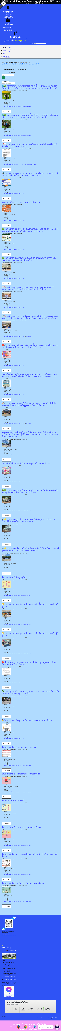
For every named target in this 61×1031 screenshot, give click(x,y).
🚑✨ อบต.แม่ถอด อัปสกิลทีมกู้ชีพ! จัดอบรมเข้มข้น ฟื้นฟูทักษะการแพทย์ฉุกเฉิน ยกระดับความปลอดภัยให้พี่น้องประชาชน (30, 549)
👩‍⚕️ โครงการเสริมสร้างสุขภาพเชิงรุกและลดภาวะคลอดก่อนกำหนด (27, 720)
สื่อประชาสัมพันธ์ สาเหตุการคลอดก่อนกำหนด (19, 747)
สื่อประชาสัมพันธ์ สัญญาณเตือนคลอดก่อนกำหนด (21, 773)
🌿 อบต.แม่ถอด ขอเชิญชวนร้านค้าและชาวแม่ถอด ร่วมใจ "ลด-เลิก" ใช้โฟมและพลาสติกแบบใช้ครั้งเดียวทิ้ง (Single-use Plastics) (30, 230)
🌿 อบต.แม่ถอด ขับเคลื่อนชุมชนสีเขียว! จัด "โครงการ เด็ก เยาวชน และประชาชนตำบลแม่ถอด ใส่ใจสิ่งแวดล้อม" (29, 259)
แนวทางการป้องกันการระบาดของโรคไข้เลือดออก (21, 202)
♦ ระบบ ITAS (4, 947)
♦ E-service (9, 947)
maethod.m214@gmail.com (10, 979)
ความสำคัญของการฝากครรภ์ (13, 800)
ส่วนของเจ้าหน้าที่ (12, 950)
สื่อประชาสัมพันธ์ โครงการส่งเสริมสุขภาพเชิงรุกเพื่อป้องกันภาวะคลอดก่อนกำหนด (30, 855)
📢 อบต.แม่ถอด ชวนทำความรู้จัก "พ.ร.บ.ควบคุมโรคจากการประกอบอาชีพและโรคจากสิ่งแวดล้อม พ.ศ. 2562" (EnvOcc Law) (30, 174)
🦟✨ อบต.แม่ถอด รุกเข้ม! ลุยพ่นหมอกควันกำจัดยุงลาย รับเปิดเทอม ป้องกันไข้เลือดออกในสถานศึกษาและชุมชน (28, 520)
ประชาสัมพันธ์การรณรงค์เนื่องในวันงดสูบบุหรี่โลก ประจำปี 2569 (26, 463)
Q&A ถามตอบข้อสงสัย (46, 1018)
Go (3, 78)
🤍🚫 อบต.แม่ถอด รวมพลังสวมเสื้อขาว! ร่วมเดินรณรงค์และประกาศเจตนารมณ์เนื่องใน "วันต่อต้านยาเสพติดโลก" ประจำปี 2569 (28, 288)
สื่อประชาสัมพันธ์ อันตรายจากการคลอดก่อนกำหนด (21, 827)
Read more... (6, 111)
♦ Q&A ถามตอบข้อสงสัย (6, 949)
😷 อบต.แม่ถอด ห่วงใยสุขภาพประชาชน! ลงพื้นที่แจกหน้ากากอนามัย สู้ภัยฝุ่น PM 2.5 (30, 605)
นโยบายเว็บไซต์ (55, 1018)
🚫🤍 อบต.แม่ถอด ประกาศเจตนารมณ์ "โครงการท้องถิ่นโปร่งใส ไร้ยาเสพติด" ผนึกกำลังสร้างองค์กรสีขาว (30, 145)
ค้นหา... (32, 43)
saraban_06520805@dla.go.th (20, 40)
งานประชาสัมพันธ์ (8, 106)
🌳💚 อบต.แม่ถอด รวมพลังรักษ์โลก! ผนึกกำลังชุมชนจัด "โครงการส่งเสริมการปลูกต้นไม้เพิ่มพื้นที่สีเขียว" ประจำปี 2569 (30, 491)
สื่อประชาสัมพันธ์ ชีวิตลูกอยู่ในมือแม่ (16, 577)
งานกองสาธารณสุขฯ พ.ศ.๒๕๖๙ (24, 106)
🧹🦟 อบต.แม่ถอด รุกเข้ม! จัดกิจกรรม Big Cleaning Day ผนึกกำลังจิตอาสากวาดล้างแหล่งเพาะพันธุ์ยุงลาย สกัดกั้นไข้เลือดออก (29, 404)
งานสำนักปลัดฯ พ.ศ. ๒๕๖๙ (17, 164)
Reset (7, 78)
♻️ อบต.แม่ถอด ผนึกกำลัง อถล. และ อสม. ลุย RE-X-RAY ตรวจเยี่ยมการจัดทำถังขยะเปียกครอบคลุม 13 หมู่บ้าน (30, 692)
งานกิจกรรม (14, 106)
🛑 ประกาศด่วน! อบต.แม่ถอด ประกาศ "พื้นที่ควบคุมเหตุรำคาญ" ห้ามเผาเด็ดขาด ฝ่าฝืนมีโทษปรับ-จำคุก (30, 663)
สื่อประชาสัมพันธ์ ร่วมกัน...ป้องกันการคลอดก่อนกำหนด (23, 883)
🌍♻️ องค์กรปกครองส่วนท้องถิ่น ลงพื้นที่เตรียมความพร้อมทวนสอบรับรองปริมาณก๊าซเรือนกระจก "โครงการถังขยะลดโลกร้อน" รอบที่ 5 (30, 116)
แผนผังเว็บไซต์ (39, 1018)
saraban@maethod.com (10, 976)
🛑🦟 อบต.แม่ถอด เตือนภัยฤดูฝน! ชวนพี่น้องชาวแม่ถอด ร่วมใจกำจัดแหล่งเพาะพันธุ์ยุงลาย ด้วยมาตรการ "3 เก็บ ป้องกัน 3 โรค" (30, 346)
